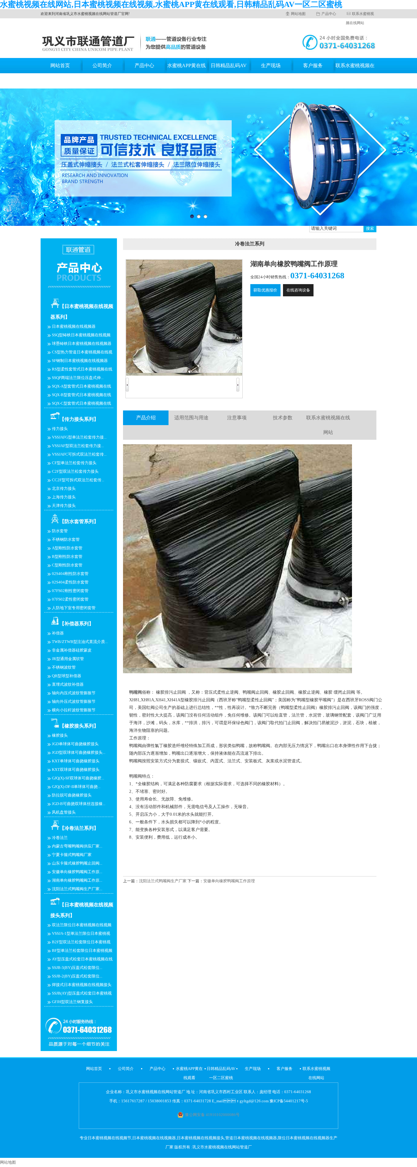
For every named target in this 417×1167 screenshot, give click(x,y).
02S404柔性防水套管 (70, 582)
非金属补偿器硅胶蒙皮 (72, 650)
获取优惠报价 (265, 290)
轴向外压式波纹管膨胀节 (74, 701)
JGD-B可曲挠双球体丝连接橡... (78, 803)
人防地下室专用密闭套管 (74, 607)
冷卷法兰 (60, 837)
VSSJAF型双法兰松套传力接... (78, 445)
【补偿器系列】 (77, 623)
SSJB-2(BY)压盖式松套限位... (77, 976)
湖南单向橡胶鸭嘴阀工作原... (77, 880)
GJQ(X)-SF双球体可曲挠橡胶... (78, 778)
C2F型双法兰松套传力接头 (75, 471)
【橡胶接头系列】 (79, 725)
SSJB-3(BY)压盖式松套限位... (77, 967)
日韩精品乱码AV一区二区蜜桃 (229, 73)
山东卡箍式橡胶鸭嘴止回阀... (77, 863)
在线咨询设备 (298, 290)
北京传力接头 (64, 488)
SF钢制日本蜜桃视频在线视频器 (80, 360)
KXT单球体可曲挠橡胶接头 (76, 761)
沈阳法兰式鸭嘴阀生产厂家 (163, 881)
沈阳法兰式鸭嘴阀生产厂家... (77, 889)
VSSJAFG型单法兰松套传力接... (79, 437)
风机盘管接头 (64, 812)
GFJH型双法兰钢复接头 (72, 1001)
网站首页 (60, 65)
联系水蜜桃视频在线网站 (355, 73)
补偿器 (58, 633)
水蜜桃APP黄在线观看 (186, 73)
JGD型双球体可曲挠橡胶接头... (78, 752)
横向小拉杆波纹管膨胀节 (74, 710)
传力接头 (60, 428)
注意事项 (237, 417)
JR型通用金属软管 (68, 658)
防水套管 (60, 531)
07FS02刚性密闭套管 (70, 590)
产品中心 (328, 14)
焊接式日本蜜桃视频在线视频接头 (81, 984)
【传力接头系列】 (79, 419)
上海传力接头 (64, 497)
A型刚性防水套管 (67, 548)
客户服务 (313, 65)
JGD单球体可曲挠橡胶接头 (75, 744)
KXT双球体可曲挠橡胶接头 (76, 769)
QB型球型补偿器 (66, 676)
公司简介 (102, 65)
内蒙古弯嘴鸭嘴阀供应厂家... (77, 846)
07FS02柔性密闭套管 (70, 599)
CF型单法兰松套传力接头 (74, 463)
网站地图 (298, 14)
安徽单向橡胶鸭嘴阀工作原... (77, 871)
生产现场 (271, 65)
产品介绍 (146, 417)
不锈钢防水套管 (66, 539)
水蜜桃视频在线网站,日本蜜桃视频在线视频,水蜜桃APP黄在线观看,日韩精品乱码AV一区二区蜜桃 (171, 4)
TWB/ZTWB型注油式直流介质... (80, 641)
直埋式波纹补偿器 (68, 684)
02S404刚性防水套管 (70, 573)
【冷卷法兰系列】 (79, 828)
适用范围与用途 (191, 417)
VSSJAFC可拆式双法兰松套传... (79, 454)
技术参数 (282, 417)
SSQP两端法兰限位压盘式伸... (77, 377)
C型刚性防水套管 (67, 565)
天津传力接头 (64, 505)
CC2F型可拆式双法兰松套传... (78, 480)
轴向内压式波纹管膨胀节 (74, 693)
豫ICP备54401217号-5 (289, 1101)
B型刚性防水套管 (67, 556)
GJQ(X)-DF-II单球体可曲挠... (76, 786)
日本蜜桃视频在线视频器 (74, 326)
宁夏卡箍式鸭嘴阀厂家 (72, 854)
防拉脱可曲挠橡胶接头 (72, 795)
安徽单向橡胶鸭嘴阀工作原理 (229, 881)
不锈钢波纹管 (64, 667)
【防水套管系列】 (79, 521)
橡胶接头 (60, 735)
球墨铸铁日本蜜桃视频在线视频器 (81, 343)
